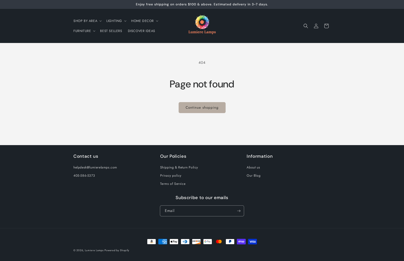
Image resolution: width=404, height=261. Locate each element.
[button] (87, 21)
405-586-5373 (84, 175)
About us (253, 167)
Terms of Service (173, 183)
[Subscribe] (239, 210)
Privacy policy (170, 175)
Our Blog (253, 175)
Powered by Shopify (117, 250)
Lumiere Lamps (94, 250)
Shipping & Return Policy (179, 167)
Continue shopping (202, 107)
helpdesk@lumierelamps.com (95, 167)
